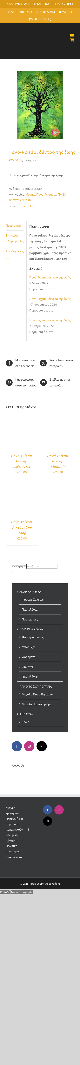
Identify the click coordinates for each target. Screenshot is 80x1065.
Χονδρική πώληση (12, 837)
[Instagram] (29, 746)
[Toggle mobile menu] (72, 36)
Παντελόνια (29, 609)
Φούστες (27, 667)
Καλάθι (5, 892)
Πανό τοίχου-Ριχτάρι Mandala (58, 461)
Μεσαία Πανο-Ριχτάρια (40, 194)
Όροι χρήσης (52, 883)
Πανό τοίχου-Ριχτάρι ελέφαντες (22, 461)
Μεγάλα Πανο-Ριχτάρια (37, 694)
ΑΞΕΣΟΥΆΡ (26, 714)
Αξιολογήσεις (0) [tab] (15, 254)
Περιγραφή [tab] (13, 225)
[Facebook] (17, 746)
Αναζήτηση (19, 566)
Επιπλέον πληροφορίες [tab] (15, 238)
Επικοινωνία (14, 857)
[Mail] (42, 746)
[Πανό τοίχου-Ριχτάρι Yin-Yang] (22, 486)
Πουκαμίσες (30, 619)
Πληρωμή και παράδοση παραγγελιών (14, 824)
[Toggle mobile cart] (72, 40)
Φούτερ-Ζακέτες (32, 599)
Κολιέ (25, 722)
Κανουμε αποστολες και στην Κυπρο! (40, 4)
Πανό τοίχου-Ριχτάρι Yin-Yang (22, 527)
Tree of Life (27, 206)
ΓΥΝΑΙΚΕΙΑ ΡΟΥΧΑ (31, 629)
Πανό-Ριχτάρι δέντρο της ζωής (50, 277)
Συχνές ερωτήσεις (12, 810)
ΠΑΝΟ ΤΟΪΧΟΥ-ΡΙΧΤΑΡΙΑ (35, 686)
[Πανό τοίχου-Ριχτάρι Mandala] (58, 420)
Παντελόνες (29, 677)
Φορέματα (29, 657)
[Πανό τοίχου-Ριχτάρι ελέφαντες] (22, 420)
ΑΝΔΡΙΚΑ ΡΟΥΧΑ (30, 592)
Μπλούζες (28, 647)
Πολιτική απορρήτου (13, 848)
